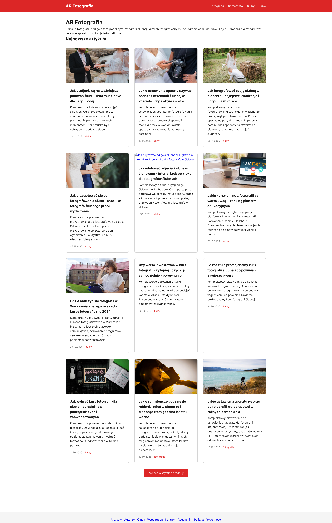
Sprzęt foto (235, 6)
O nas (141, 519)
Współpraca (155, 519)
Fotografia (217, 6)
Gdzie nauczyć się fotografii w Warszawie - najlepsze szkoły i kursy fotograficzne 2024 (94, 306)
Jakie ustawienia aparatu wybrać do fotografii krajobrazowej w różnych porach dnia (234, 406)
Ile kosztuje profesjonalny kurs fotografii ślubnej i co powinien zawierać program (232, 270)
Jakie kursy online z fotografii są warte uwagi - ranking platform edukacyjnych (233, 201)
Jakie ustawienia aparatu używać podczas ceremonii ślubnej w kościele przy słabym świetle (165, 96)
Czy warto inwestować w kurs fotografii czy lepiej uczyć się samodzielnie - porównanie (162, 270)
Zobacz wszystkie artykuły (166, 473)
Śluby (251, 6)
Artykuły (116, 519)
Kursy (262, 6)
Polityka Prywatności (208, 519)
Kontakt (170, 519)
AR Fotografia (80, 5)
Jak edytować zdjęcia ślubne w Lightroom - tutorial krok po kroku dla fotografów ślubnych (165, 173)
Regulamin (184, 519)
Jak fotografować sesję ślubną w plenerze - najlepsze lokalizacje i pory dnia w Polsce (233, 96)
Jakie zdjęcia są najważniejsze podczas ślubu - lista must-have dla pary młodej (95, 96)
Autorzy (129, 519)
